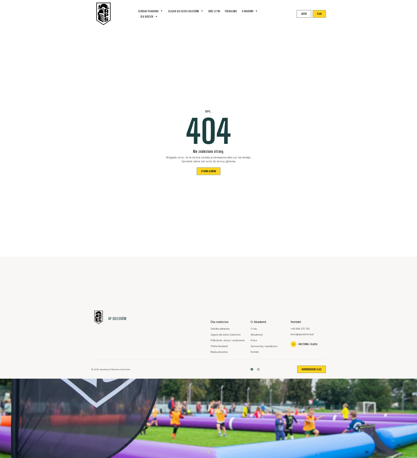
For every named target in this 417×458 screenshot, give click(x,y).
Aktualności (257, 334)
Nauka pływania (219, 351)
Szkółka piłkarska (148, 11)
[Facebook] (252, 369)
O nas (254, 328)
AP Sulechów (117, 318)
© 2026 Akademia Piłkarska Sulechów (110, 369)
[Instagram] (258, 369)
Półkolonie (231, 11)
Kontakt (255, 351)
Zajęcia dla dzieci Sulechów (183, 11)
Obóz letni (214, 11)
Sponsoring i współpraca (264, 346)
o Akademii (247, 11)
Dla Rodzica (147, 16)
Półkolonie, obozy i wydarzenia (228, 340)
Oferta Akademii (219, 346)
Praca (254, 340)
